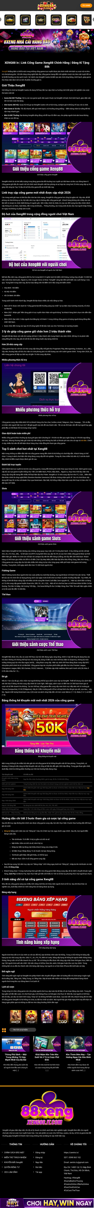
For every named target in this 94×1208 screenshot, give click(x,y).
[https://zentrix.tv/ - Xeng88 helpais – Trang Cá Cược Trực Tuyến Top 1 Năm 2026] (47, 5)
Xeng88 (5, 71)
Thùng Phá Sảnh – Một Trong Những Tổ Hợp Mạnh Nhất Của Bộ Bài (16, 1057)
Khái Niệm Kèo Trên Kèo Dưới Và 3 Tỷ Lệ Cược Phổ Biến (47, 1057)
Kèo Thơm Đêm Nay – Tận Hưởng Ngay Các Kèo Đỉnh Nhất (78, 1057)
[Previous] (5, 1052)
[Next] (89, 1052)
